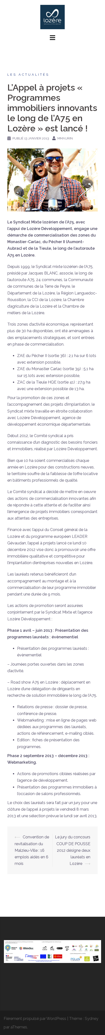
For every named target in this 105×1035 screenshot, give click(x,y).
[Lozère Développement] (52, 16)
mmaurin (65, 138)
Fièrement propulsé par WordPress (35, 1018)
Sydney (91, 1018)
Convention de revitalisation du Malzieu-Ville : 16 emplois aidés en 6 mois (32, 850)
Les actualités (28, 74)
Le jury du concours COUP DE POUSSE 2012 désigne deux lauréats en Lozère (72, 850)
